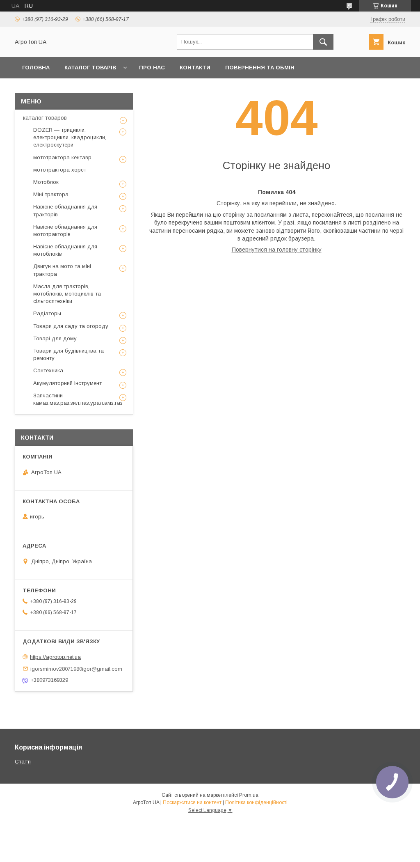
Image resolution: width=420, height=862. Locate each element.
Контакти (195, 67)
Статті (23, 762)
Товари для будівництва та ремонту (68, 354)
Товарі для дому (55, 338)
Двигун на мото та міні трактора (62, 270)
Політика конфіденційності (256, 802)
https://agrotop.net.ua (55, 657)
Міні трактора (50, 194)
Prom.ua (248, 795)
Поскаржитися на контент (192, 802)
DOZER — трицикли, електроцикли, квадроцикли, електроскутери (69, 137)
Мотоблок (46, 182)
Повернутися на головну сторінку (277, 249)
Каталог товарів (90, 67)
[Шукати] (323, 42)
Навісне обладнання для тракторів (65, 210)
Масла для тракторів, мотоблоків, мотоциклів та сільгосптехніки (67, 293)
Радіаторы (47, 313)
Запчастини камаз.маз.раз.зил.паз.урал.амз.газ (78, 399)
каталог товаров (45, 118)
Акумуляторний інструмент (67, 383)
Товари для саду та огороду (70, 326)
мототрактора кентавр (62, 157)
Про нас (152, 67)
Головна (36, 67)
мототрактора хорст (59, 170)
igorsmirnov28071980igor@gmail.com (76, 668)
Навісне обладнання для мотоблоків (65, 250)
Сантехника (48, 370)
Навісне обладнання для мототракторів (65, 230)
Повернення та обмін (259, 67)
